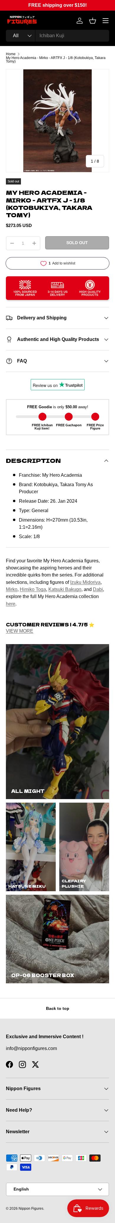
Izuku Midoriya (85, 582)
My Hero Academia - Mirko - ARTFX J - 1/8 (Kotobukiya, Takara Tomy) (56, 59)
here (10, 603)
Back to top (57, 1008)
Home (11, 54)
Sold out (77, 242)
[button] (92, 20)
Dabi (98, 589)
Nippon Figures (31, 1208)
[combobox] (57, 36)
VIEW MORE (19, 630)
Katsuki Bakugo (64, 589)
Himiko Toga (33, 589)
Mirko (11, 589)
